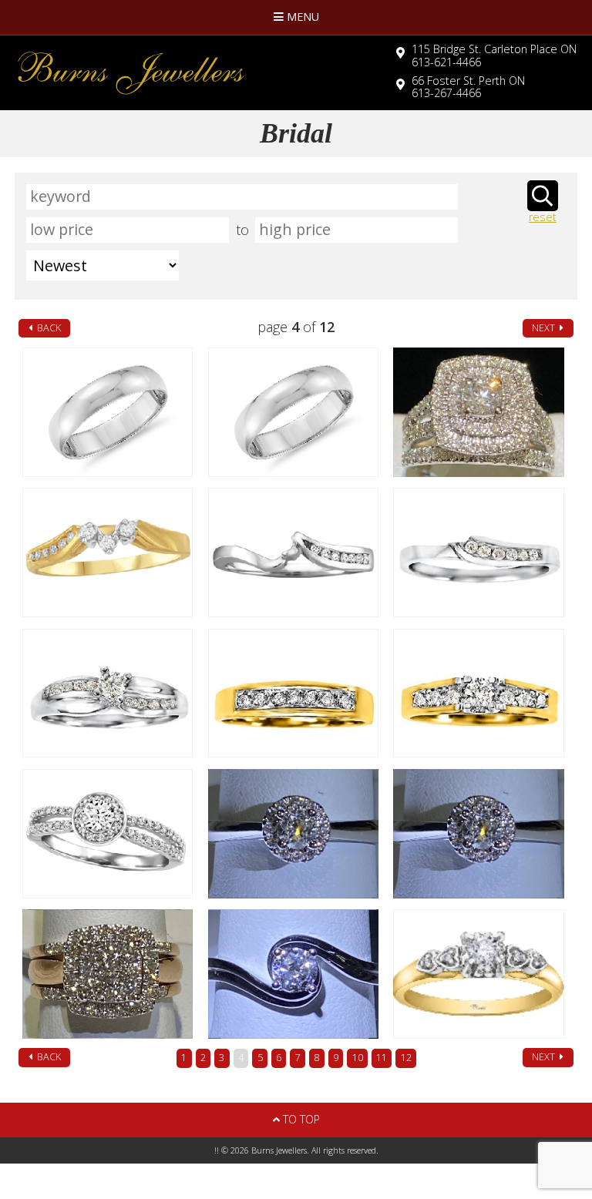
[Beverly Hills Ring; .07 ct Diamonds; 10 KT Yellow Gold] (293, 693)
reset (543, 217)
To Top (300, 1119)
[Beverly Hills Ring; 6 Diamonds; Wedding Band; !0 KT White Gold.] (478, 552)
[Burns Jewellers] (144, 73)
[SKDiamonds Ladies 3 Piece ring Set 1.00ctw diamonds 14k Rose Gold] (107, 974)
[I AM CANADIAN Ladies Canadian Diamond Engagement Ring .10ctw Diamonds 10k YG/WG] (478, 974)
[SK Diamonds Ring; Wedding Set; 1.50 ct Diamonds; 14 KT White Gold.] (478, 412)
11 (381, 1057)
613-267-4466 (468, 87)
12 (406, 1057)
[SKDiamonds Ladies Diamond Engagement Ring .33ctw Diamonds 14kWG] (293, 833)
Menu (301, 16)
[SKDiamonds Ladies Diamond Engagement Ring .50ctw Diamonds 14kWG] (478, 833)
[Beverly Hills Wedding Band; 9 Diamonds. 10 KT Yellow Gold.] (107, 552)
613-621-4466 (494, 55)
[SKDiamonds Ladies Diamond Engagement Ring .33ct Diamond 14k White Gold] (293, 974)
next (544, 327)
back (48, 327)
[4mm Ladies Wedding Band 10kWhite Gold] (107, 412)
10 (357, 1057)
